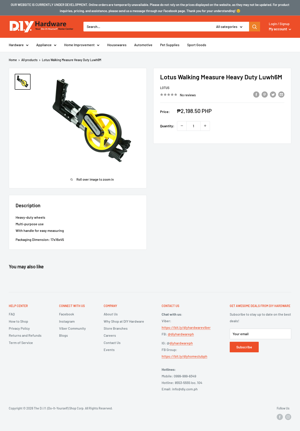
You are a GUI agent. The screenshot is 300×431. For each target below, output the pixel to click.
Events (109, 349)
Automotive (143, 45)
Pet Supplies (169, 45)
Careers (110, 335)
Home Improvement (79, 45)
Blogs (63, 335)
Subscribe (244, 347)
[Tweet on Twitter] (273, 94)
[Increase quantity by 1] (205, 125)
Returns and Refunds (25, 335)
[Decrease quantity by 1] (181, 125)
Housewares (117, 45)
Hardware (16, 45)
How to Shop (18, 321)
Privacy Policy (19, 328)
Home (13, 60)
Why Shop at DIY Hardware (124, 321)
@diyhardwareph (181, 334)
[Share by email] (281, 94)
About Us (111, 314)
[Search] (254, 26)
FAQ (12, 314)
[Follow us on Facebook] (280, 417)
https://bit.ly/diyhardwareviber (186, 327)
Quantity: (167, 126)
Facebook (66, 314)
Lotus (164, 88)
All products (29, 60)
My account (278, 29)
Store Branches (116, 328)
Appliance (44, 45)
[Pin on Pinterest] (265, 94)
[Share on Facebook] (256, 94)
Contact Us (112, 342)
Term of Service (21, 342)
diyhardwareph (181, 343)
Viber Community (72, 328)
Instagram (67, 321)
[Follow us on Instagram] (288, 417)
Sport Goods (196, 45)
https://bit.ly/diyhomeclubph (184, 356)
